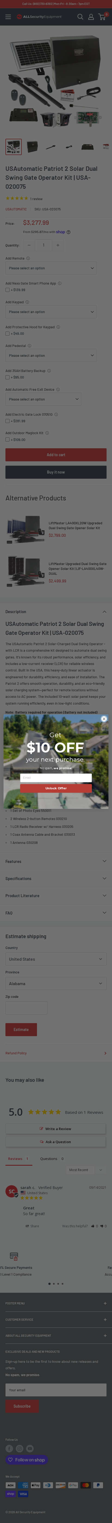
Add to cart (56, 454)
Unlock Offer (56, 788)
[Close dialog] (104, 719)
